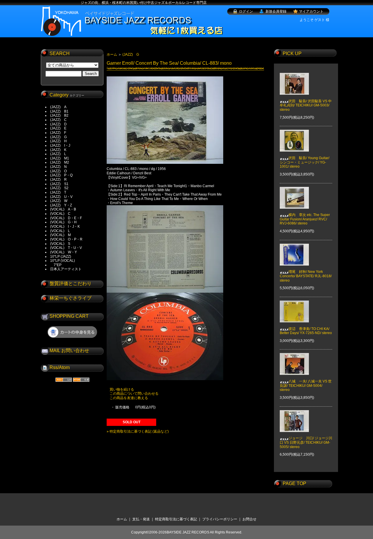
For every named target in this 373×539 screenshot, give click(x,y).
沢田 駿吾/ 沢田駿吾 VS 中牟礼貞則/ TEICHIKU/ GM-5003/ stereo (306, 105)
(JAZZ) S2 (59, 188)
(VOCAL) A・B (63, 209)
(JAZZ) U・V (61, 197)
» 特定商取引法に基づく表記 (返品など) (138, 431)
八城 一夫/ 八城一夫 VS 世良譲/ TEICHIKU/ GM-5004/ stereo (306, 385)
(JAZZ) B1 (59, 111)
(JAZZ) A (58, 107)
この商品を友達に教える (129, 398)
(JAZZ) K (58, 150)
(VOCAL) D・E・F (66, 218)
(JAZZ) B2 (59, 115)
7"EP (55, 265)
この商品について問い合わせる (134, 393)
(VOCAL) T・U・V (66, 248)
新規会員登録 (275, 11)
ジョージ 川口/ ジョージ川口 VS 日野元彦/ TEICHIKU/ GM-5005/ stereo (306, 442)
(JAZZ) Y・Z (61, 205)
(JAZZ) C (58, 120)
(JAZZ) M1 (59, 158)
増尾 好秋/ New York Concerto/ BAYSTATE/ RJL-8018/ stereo (306, 276)
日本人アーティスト (66, 269)
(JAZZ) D (58, 124)
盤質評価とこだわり (71, 283)
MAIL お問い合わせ (69, 350)
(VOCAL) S (60, 244)
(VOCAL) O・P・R (66, 239)
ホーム (112, 54)
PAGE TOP (294, 483)
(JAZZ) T (58, 192)
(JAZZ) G (58, 137)
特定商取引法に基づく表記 (176, 519)
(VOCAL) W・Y (63, 252)
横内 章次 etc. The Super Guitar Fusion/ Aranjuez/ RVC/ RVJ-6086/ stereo (305, 219)
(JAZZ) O (58, 171)
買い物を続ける (122, 389)
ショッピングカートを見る (72, 332)
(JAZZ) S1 (59, 184)
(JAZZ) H (58, 141)
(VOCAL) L (60, 231)
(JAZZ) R (58, 180)
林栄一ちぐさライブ (71, 298)
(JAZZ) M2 (59, 162)
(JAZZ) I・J (62, 145)
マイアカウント (311, 11)
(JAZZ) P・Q (61, 175)
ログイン (246, 11)
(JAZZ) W (58, 201)
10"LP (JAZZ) (60, 256)
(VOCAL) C (60, 214)
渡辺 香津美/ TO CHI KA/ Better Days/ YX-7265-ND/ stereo (306, 331)
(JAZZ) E (58, 128)
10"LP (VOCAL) (62, 261)
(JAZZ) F (58, 133)
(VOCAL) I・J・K (65, 226)
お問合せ (249, 519)
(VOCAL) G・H (63, 222)
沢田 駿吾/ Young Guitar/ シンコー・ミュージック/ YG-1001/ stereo (304, 162)
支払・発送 (141, 519)
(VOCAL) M (60, 235)
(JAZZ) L (58, 154)
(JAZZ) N (58, 167)
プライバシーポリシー (219, 519)
